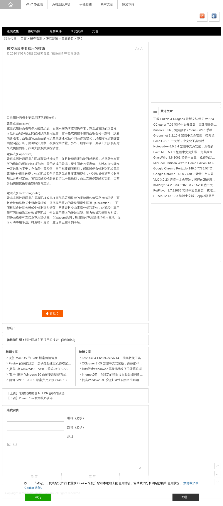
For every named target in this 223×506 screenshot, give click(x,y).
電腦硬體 (67, 38)
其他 (95, 31)
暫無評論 (74, 53)
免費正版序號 (61, 4)
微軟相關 (34, 31)
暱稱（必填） (76, 418)
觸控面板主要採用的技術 (42, 340)
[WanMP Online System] (28, 18)
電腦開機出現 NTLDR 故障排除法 (41, 393)
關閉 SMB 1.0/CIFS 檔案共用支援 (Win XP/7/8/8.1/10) (45, 380)
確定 (38, 497)
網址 (70, 436)
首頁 (23, 38)
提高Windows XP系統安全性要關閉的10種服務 (113, 380)
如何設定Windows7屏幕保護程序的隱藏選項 (112, 369)
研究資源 (77, 31)
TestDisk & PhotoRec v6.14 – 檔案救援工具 (111, 358)
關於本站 (128, 4)
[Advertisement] (75, 84)
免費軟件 (55, 31)
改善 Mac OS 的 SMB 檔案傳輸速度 (33, 358)
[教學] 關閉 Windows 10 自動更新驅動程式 (37, 374)
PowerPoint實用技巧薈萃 (36, 398)
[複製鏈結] (68, 340)
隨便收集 (13, 31)
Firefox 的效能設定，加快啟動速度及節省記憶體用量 (44, 363)
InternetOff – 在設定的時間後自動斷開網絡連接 (114, 374)
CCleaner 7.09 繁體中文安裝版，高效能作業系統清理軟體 (121, 363)
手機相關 (85, 4)
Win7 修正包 (34, 4)
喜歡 (54, 313)
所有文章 (107, 4)
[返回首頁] (10, 4)
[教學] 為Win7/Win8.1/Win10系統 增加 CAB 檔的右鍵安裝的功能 (52, 369)
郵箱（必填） (76, 427)
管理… (185, 497)
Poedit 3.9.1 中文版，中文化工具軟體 (178, 141)
